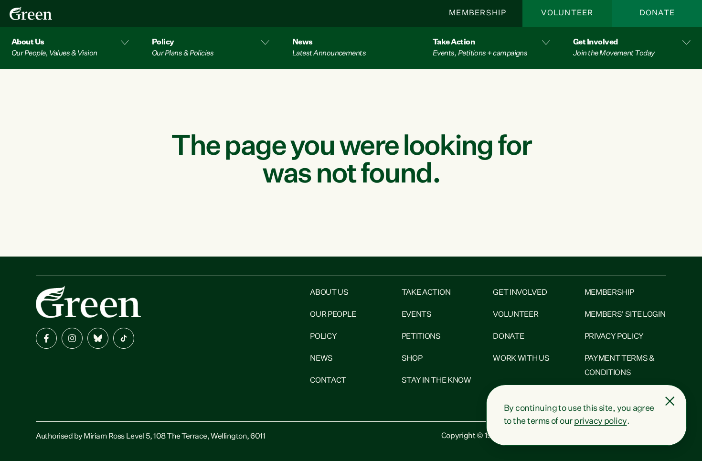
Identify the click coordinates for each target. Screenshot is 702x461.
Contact (328, 381)
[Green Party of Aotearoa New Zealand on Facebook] (46, 338)
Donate (657, 13)
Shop (412, 359)
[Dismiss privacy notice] (670, 401)
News (321, 359)
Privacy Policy (614, 337)
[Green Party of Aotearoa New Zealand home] (88, 302)
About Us (329, 293)
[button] (70, 48)
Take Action (426, 293)
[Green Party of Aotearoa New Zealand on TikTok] (123, 338)
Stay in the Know (436, 381)
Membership (477, 13)
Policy (323, 337)
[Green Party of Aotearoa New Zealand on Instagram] (72, 338)
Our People (333, 315)
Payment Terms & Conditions (620, 366)
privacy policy (600, 421)
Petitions (421, 337)
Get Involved (520, 293)
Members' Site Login (625, 315)
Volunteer (567, 13)
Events (417, 315)
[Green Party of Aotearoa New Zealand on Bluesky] (97, 338)
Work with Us (521, 359)
